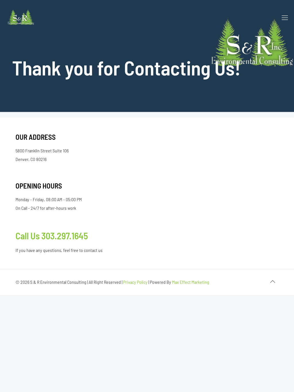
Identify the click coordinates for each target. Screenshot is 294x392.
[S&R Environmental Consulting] (21, 17)
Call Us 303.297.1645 (52, 235)
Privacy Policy (135, 282)
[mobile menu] (285, 17)
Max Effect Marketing (190, 282)
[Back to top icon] (272, 281)
